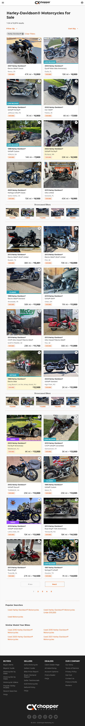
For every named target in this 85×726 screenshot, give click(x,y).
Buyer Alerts (8, 665)
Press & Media (71, 682)
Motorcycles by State (9, 673)
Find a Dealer (50, 675)
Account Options (51, 672)
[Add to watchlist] (39, 39)
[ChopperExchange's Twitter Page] (50, 717)
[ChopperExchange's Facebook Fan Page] (29, 717)
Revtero (68, 685)
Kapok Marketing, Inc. (47, 722)
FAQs (5, 694)
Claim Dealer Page (52, 665)
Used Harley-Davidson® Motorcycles (23, 610)
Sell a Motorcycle (31, 665)
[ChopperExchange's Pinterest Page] (35, 717)
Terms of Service (72, 668)
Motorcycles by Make (9, 678)
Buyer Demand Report (30, 676)
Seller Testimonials (31, 680)
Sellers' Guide (29, 668)
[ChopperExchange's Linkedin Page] (40, 717)
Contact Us (69, 679)
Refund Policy (29, 687)
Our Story (69, 665)
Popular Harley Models (9, 687)
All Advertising (50, 668)
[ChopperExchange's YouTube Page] (56, 717)
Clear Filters (30, 34)
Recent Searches (10, 691)
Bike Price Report (31, 672)
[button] (14, 34)
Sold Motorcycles (31, 684)
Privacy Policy (71, 672)
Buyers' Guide (8, 668)
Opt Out (68, 675)
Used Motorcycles (15, 617)
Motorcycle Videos (10, 682)
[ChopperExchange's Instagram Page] (45, 717)
